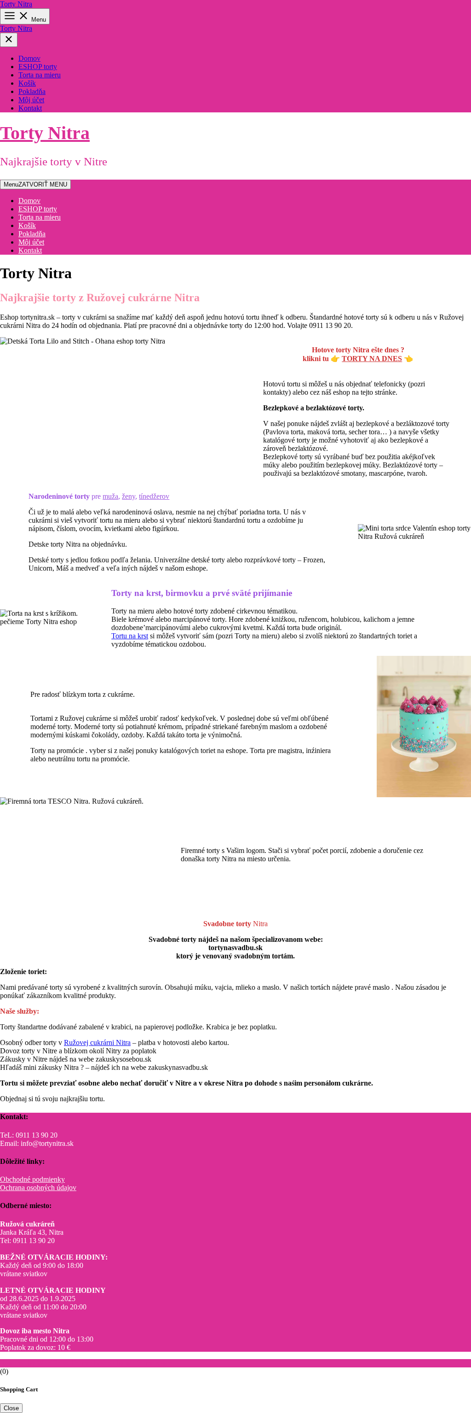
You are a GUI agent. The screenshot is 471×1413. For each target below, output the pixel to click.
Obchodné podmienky (32, 1179)
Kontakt (30, 108)
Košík (27, 83)
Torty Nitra (16, 4)
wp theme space (149, 1363)
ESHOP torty (37, 66)
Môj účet (31, 100)
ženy (128, 496)
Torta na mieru (39, 75)
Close (11, 1408)
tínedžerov (154, 496)
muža (110, 496)
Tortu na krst (129, 636)
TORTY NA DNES (372, 358)
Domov (29, 58)
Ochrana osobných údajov (38, 1187)
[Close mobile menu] (8, 40)
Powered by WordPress (35, 1363)
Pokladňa (32, 91)
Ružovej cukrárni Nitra (97, 1042)
